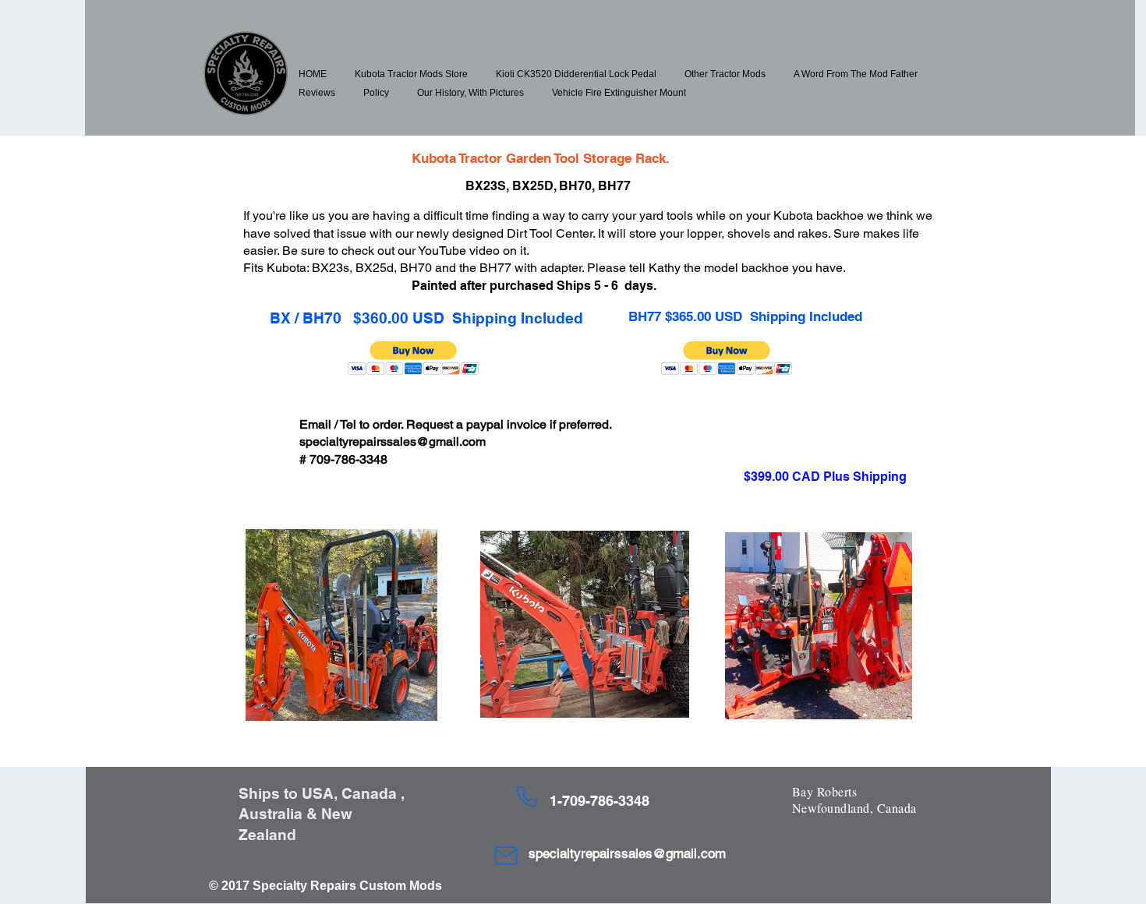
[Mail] (506, 855)
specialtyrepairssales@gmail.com (392, 441)
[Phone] (526, 797)
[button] (411, 74)
